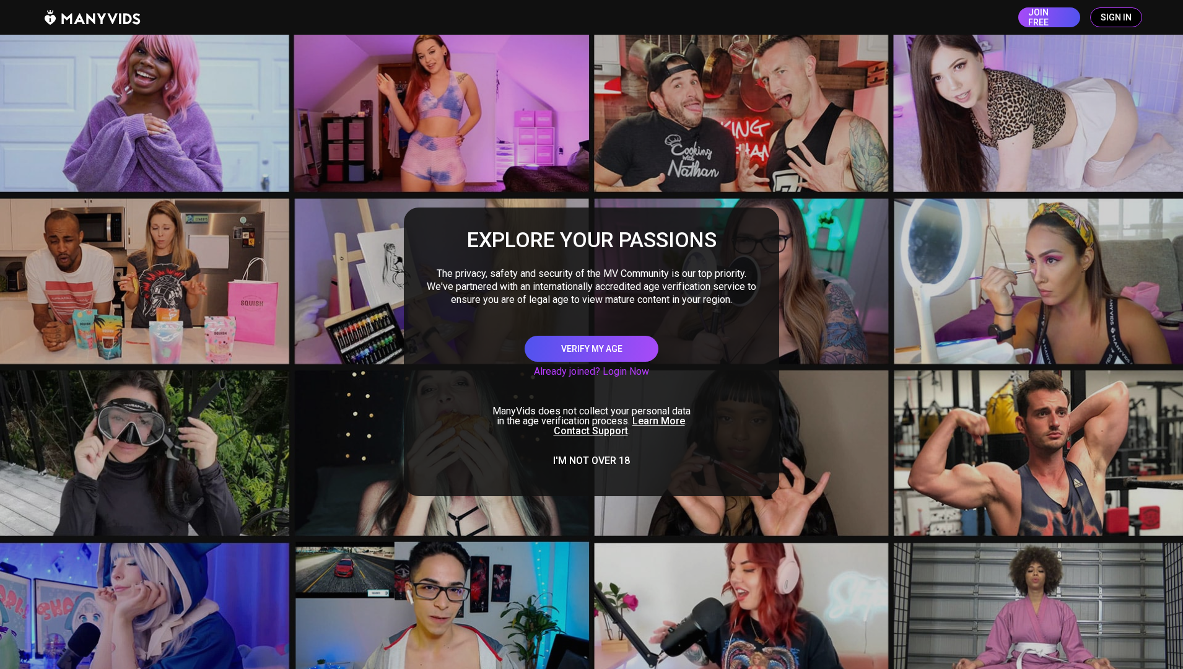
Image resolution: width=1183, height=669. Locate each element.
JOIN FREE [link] (1038, 17)
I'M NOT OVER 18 (591, 461)
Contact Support (591, 431)
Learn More (658, 421)
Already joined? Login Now (591, 371)
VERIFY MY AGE (591, 349)
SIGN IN (1116, 17)
